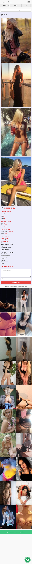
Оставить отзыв (16, 282)
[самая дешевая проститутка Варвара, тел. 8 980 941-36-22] (16, 132)
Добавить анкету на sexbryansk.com (16, 532)
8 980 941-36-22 (9, 208)
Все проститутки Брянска (16, 10)
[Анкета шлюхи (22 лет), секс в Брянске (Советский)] (16, 40)
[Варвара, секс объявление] (16, 85)
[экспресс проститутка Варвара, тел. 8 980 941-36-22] (16, 181)
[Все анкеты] (6, 2)
